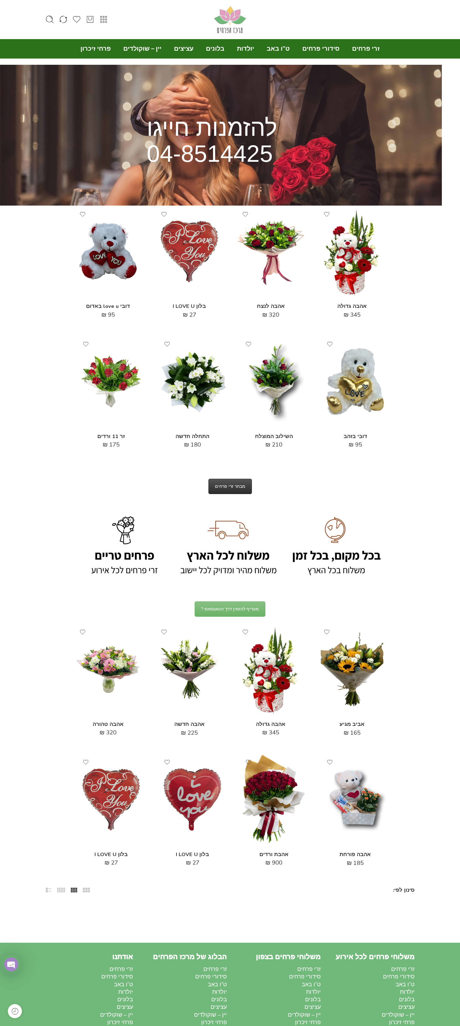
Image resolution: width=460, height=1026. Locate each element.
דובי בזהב (355, 436)
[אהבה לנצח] (270, 251)
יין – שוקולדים (142, 48)
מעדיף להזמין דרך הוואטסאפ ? (230, 609)
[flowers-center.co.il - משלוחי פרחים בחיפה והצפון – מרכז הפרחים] (229, 19)
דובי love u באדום (108, 306)
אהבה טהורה (108, 724)
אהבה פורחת (355, 854)
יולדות (245, 48)
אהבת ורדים (274, 854)
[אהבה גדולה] (352, 251)
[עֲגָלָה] (90, 19)
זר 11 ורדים (111, 436)
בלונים (215, 48)
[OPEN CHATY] (11, 964)
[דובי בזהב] (355, 381)
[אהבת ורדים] (273, 799)
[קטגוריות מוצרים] (103, 19)
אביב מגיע (352, 724)
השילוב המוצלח (274, 436)
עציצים (183, 48)
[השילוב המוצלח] (273, 381)
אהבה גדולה (352, 306)
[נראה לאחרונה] (15, 1011)
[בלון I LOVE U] (189, 251)
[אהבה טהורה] (108, 669)
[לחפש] (49, 19)
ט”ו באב (278, 48)
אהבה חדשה (189, 724)
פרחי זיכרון (95, 48)
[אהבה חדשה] (189, 669)
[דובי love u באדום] (108, 251)
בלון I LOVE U (189, 306)
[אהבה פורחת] (355, 799)
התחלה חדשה (192, 436)
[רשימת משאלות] (326, 214)
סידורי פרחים (321, 48)
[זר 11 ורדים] (111, 381)
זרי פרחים (366, 48)
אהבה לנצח (271, 306)
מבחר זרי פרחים (230, 486)
